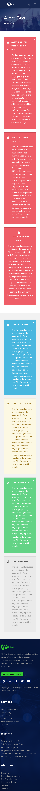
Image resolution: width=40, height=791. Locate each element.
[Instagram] (10, 681)
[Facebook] (4, 681)
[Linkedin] (16, 681)
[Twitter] (22, 681)
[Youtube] (28, 681)
